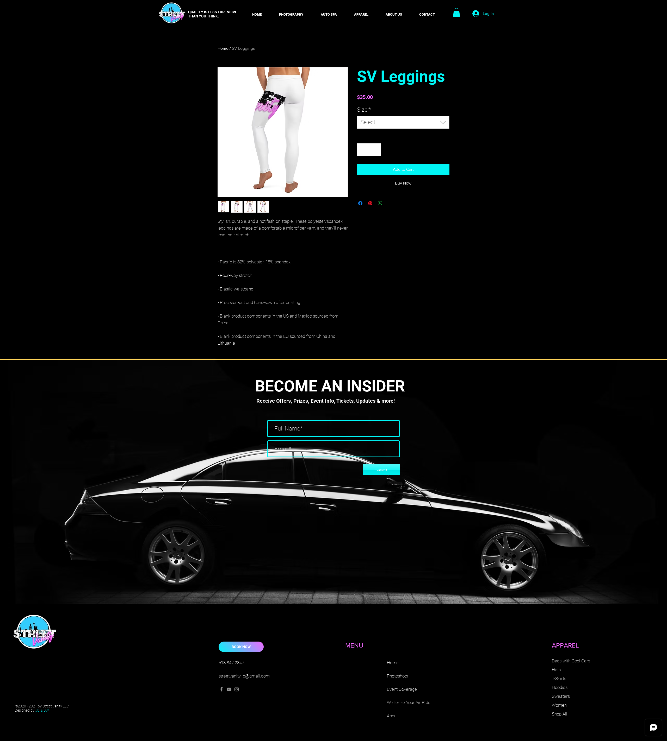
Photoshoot (397, 676)
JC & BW (42, 710)
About (392, 715)
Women (559, 705)
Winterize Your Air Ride (408, 702)
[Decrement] (362, 149)
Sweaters (561, 696)
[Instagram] (236, 689)
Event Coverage (402, 689)
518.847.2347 (231, 662)
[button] (291, 12)
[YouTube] (229, 689)
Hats (556, 669)
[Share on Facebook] (360, 203)
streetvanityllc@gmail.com (244, 676)
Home (223, 48)
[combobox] (403, 122)
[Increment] (375, 149)
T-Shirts (559, 678)
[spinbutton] (368, 149)
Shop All (559, 714)
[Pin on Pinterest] (370, 203)
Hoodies (559, 687)
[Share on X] (390, 203)
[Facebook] (221, 689)
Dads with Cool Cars (571, 660)
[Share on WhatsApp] (380, 203)
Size (364, 109)
